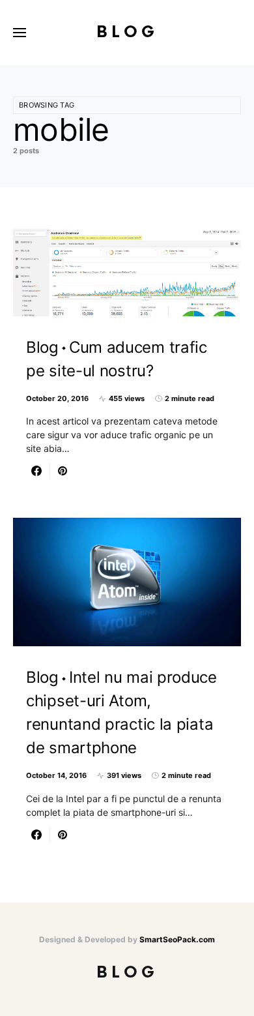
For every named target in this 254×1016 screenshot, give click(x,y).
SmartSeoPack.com (177, 939)
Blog (127, 32)
